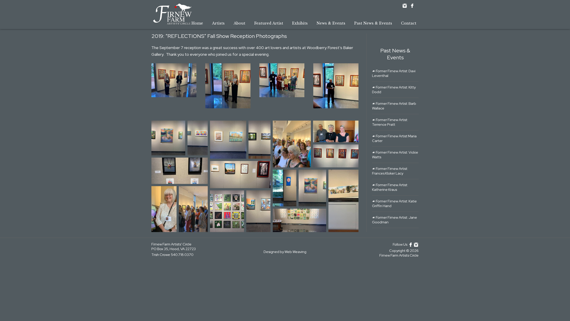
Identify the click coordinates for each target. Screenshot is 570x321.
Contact (408, 23)
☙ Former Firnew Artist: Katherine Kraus (390, 187)
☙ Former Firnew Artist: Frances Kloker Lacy (390, 171)
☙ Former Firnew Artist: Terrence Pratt (390, 122)
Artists (218, 23)
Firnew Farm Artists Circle (399, 255)
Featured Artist (268, 23)
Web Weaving (295, 251)
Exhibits (300, 23)
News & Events (331, 23)
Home (197, 23)
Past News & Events (373, 23)
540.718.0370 (182, 254)
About (239, 23)
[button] (173, 80)
